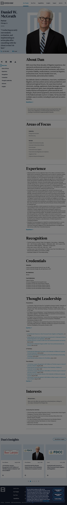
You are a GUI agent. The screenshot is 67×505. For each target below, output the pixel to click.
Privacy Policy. (46, 501)
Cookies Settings (58, 498)
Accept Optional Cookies (58, 490)
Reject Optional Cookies (58, 495)
